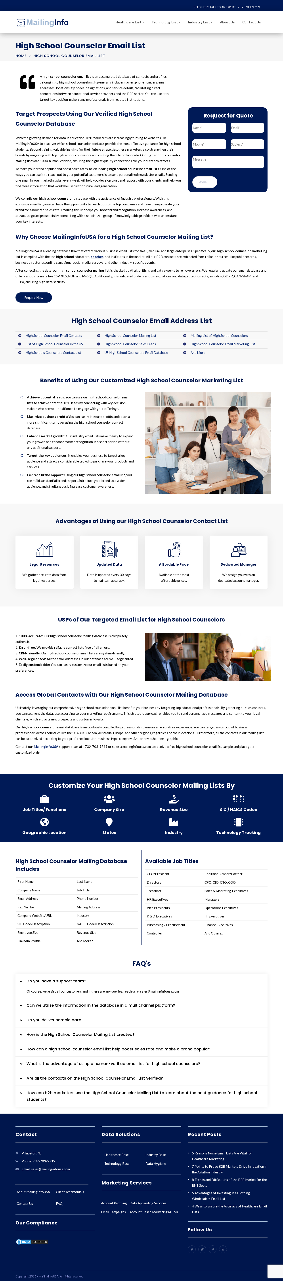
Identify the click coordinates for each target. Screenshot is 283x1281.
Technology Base (117, 1163)
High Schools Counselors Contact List (53, 352)
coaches (97, 257)
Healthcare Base (116, 1155)
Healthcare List (129, 22)
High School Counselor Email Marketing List (223, 344)
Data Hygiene (155, 1163)
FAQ (59, 1203)
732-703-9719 (249, 7)
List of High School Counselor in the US (54, 344)
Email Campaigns (113, 1212)
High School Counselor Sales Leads (130, 344)
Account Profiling (114, 1203)
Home (21, 55)
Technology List (165, 22)
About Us (227, 22)
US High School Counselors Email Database (136, 352)
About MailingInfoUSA (33, 1192)
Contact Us (251, 22)
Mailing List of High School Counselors (219, 335)
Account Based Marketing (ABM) (154, 1212)
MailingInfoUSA (46, 747)
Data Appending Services (148, 1203)
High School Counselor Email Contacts (54, 335)
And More (198, 352)
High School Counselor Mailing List (130, 335)
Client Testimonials (70, 1192)
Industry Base (155, 1155)
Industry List (199, 22)
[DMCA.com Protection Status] (32, 1242)
